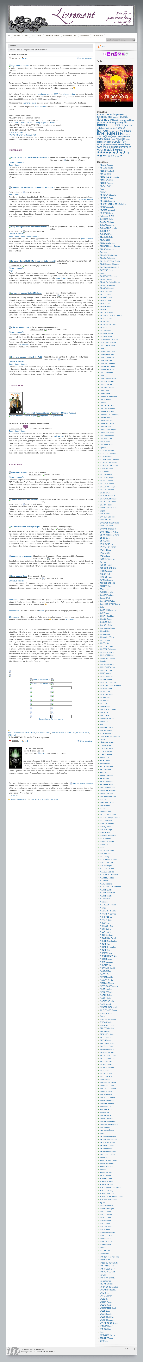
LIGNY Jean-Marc (107, 851)
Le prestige (23, 344)
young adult (105, 149)
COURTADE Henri (107, 433)
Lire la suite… (14, 795)
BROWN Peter (105, 306)
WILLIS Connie (106, 1314)
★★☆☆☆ (115, 156)
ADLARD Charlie (106, 168)
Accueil (9, 35)
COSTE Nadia (105, 427)
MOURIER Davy (106, 965)
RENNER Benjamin (107, 1067)
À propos (17, 35)
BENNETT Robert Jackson (110, 246)
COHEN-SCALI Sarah (108, 397)
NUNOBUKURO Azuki (108, 1007)
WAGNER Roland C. (108, 1290)
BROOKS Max (105, 300)
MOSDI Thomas (106, 959)
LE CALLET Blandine (108, 815)
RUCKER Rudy (106, 1110)
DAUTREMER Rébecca (109, 466)
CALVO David (105, 330)
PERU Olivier (105, 1031)
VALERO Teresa (106, 1260)
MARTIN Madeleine (107, 893)
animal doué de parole (110, 114)
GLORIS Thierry (106, 619)
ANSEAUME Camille (108, 195)
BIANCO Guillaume (107, 258)
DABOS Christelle (107, 451)
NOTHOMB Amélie (107, 1001)
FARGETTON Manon (108, 547)
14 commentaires (86, 741)
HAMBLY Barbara (107, 676)
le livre (41, 611)
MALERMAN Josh (107, 869)
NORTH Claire (105, 998)
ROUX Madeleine (107, 1100)
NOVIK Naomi (105, 1004)
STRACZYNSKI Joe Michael (110, 1188)
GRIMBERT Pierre (107, 655)
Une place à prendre (85, 199)
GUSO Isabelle (105, 673)
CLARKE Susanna (107, 382)
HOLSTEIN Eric (106, 712)
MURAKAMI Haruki (107, 968)
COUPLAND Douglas (108, 430)
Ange (102, 189)
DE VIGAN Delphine (107, 478)
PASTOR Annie (106, 1022)
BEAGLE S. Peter (106, 237)
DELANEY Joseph (107, 484)
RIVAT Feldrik (105, 1079)
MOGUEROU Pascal (108, 938)
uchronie (118, 144)
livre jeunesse (109, 133)
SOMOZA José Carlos (108, 1161)
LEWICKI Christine (107, 842)
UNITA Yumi (104, 1254)
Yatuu (102, 1332)
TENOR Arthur (105, 1221)
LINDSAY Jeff (105, 854)
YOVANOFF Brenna (107, 1335)
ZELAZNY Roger (106, 1338)
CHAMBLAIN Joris (107, 354)
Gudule (103, 661)
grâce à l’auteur (87, 239)
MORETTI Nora (106, 953)
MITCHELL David (106, 935)
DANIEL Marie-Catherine (109, 460)
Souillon (103, 1170)
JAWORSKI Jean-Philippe (110, 737)
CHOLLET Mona (106, 372)
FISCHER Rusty (106, 577)
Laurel (102, 809)
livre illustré (124, 130)
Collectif (103, 403)
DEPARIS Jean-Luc (107, 496)
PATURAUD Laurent (107, 1025)
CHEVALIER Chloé (107, 366)
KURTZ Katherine (107, 782)
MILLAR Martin (105, 932)
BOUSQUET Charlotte (108, 276)
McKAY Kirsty (105, 923)
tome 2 (18, 236)
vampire (126, 147)
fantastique (105, 125)
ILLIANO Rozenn (106, 733)
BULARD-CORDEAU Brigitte (111, 315)
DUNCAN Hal (105, 520)
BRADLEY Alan (106, 279)
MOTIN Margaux (106, 962)
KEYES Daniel (105, 769)
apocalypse (104, 116)
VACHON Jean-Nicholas (109, 1257)
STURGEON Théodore (108, 1200)
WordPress (13, 1351)
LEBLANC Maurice (107, 824)
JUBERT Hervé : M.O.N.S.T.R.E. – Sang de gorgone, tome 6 (32, 123)
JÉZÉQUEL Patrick (107, 743)
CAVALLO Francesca (108, 342)
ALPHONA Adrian (106, 183)
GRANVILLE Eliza (107, 637)
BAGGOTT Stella (106, 219)
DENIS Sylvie (105, 493)
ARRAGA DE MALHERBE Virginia (113, 204)
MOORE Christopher (108, 947)
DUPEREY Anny (106, 526)
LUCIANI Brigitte (106, 866)
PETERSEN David (107, 1034)
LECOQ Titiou (105, 827)
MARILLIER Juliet (107, 878)
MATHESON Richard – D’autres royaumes (30, 737)
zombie (119, 150)
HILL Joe (103, 703)
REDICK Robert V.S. (107, 1064)
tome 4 (30, 236)
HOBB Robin (105, 706)
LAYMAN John (105, 812)
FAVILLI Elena (105, 550)
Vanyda (103, 1275)
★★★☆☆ (103, 155)
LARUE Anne (105, 806)
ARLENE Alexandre (107, 201)
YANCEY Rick (105, 1329)
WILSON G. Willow (107, 1317)
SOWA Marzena (106, 1173)
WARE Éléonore (106, 1296)
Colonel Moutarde (107, 412)
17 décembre (14, 611)
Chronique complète (16, 163)
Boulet (102, 273)
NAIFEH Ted (104, 974)
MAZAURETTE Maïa (108, 911)
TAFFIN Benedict (106, 1206)
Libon (102, 848)
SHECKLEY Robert (107, 1142)
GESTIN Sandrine (107, 616)
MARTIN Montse (106, 896)
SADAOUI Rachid (107, 1118)
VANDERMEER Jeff (107, 1272)
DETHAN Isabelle (107, 505)
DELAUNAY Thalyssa (108, 487)
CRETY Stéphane (107, 436)
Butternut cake (44, 719)
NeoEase (32, 1352)
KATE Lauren (105, 761)
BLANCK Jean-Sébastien (109, 264)
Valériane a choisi (29, 103)
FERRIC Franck (106, 565)
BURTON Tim (105, 327)
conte (122, 120)
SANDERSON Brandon (109, 1124)
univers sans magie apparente (113, 146)
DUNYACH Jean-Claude (109, 523)
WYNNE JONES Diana (108, 1323)
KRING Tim (104, 779)
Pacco (102, 1016)
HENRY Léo (104, 697)
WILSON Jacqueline (107, 1320)
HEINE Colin (105, 691)
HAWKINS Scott (106, 688)
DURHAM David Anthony (109, 532)
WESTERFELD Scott (108, 1308)
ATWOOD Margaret (107, 210)
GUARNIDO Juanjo (107, 658)
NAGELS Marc (105, 971)
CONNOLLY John (107, 421)
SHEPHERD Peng (107, 1149)
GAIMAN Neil (105, 598)
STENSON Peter (106, 1182)
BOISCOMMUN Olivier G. (109, 267)
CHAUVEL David (106, 360)
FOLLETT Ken (105, 586)
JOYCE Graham (106, 751)
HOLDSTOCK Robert (108, 709)
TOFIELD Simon (106, 1236)
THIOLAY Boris (105, 1227)
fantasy (120, 125)
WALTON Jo (104, 1293)
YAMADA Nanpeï (106, 1326)
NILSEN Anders (106, 989)
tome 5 (36, 236)
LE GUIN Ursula (106, 821)
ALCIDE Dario (105, 174)
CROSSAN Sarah (107, 445)
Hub (101, 724)
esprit (32, 799)
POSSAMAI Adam (107, 1049)
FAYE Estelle (105, 553)
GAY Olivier (104, 613)
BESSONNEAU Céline (108, 255)
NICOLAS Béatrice (107, 983)
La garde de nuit (62, 278)
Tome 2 (12, 195)
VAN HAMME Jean (107, 1266)
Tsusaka (103, 1248)
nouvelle (120, 138)
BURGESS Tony (106, 318)
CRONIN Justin (106, 439)
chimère (116, 120)
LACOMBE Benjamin (108, 791)
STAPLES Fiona (70, 733)
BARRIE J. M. (105, 231)
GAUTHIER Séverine (108, 610)
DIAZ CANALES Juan (108, 508)
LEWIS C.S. (104, 845)
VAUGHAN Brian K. (82, 733)
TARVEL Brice (105, 1218)
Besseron (103, 252)
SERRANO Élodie (107, 1130)
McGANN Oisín (106, 920)
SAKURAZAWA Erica (108, 1122)
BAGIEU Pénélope (14, 733)
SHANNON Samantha (108, 1140)
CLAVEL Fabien (106, 384)
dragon (105, 122)
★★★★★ (104, 152)
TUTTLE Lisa (105, 1251)
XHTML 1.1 (44, 1352)
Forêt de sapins (57, 719)
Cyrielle (103, 448)
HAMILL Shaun (106, 679)
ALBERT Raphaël (107, 171)
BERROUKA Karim (107, 249)
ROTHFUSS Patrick (107, 1097)
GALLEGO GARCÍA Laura (110, 604)
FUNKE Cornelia (106, 592)
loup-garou (126, 134)
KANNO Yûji (104, 757)
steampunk (102, 144)
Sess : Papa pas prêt (18, 132)
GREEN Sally (105, 643)
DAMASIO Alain (106, 457)
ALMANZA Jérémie (107, 180)
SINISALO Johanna (107, 1155)
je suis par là (71, 619)
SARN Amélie (105, 1128)
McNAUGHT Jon (106, 926)
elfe (117, 122)
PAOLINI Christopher (108, 1019)
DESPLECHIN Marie (108, 502)
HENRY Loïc (105, 700)
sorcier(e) (119, 141)
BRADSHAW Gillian (107, 285)
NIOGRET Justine (107, 992)
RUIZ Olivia (104, 1112)
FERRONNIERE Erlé (108, 568)
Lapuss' (103, 800)
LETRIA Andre (105, 839)
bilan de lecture (69, 94)
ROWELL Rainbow (107, 1103)
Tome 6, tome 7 (15, 431)
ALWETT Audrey (106, 186)
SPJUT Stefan (105, 1176)
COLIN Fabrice (105, 400)
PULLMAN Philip (106, 1061)
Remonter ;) (131, 1349)
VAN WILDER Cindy (107, 1269)
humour (102, 130)
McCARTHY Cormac (108, 914)
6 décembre (13, 600)
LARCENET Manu (107, 803)
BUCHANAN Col (106, 312)
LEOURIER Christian (108, 836)
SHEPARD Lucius (107, 1146)
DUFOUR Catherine (107, 517)
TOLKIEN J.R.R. (106, 1242)
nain (113, 139)
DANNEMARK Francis (108, 463)
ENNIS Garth (105, 538)
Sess (102, 1134)
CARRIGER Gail (106, 336)
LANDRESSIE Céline (108, 797)
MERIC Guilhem (106, 929)
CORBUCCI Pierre (107, 424)
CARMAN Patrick (106, 333)
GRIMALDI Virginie (107, 652)
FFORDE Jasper (106, 571)
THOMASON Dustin (107, 1233)
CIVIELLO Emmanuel (108, 378)
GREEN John (105, 640)
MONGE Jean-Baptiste (108, 941)
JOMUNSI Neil (105, 745)
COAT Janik (104, 391)
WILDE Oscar (105, 1311)
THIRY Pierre (105, 1230)
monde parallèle (122, 136)
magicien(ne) (108, 136)
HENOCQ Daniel (106, 694)
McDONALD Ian (106, 917)
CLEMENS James (107, 388)
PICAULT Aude (105, 1040)
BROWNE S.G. (105, 309)
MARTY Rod (105, 899)
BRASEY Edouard (107, 288)
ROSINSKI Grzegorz (107, 1091)
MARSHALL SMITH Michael (110, 887)
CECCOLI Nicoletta (107, 345)
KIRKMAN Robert (106, 776)
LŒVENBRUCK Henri (108, 860)
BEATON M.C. (105, 240)
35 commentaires (86, 58)
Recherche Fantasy (52, 35)
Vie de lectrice (105, 1281)
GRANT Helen (105, 631)
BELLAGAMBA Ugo (107, 243)
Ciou (102, 376)
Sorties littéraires (106, 1167)
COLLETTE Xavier (107, 406)
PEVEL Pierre (105, 1037)
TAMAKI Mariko (106, 1215)
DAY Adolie (104, 472)
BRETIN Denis (105, 294)
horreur (40, 799)
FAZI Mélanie (105, 556)
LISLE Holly (104, 857)
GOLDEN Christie (107, 625)
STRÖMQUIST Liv (107, 1194)
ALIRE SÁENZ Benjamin (109, 177)
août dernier (59, 436)
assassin (116, 117)
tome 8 (24, 431)
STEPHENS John (106, 1185)
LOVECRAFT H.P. (107, 863)
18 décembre (14, 617)
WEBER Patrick (106, 1302)
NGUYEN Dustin (106, 980)
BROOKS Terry (105, 303)
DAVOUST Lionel (106, 469)
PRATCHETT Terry (107, 1052)
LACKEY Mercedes (107, 788)
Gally (102, 607)
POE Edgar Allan (106, 1046)
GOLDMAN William (107, 628)
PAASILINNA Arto (106, 1013)
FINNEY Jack (105, 574)
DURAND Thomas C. (108, 529)
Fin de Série (84, 35)
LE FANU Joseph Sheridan (110, 818)
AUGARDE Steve (106, 213)
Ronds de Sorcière (57, 733)
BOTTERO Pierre (106, 270)
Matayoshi (104, 902)
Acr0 (26, 58)
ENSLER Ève (105, 541)
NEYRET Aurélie (106, 977)
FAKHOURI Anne (106, 544)
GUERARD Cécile (107, 664)
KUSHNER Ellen (106, 785)
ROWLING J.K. (105, 1106)
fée (36, 799)
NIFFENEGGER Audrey (109, 986)
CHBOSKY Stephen (107, 363)
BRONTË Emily (106, 297)
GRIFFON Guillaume (108, 649)
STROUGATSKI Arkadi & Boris (111, 1197)
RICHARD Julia (106, 1073)
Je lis (26, 35)
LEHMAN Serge (106, 830)
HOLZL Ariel (104, 715)
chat (112, 120)
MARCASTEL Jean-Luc (109, 875)
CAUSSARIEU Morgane (109, 339)
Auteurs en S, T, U (107, 216)
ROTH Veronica (106, 1094)
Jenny (102, 739)
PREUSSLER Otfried (108, 1055)
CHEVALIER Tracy (107, 370)
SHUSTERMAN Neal (108, 1152)
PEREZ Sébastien (107, 1028)
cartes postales (40, 107)
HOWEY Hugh (105, 721)
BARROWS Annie (107, 234)
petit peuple (54, 799)
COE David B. (105, 394)
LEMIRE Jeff (104, 833)
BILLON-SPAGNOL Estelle (110, 261)
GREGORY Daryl (106, 646)
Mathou (103, 908)
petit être (47, 799)
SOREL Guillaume (107, 1164)
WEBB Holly (12, 735)
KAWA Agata (105, 763)
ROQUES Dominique (108, 1088)
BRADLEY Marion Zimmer (110, 282)
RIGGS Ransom (106, 1076)
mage (99, 137)
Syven (102, 1203)
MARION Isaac (105, 881)
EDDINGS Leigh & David (109, 535)
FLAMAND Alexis (106, 580)
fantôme (108, 128)
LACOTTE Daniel (106, 794)
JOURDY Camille (106, 749)
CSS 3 (52, 1352)
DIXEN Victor (105, 514)
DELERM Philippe (107, 490)
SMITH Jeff (104, 1158)
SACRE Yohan (105, 1116)
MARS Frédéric (106, 884)
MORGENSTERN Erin (108, 956)
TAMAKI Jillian (105, 1212)
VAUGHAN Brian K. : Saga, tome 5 (23, 135)
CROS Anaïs (105, 442)
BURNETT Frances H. (108, 324)
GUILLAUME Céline (107, 667)
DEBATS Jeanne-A (107, 481)
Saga (11, 271)
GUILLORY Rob (106, 670)
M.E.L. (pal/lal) (36, 35)
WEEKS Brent (105, 1305)
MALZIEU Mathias (107, 872)
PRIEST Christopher (107, 1058)
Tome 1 (12, 165)
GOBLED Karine (106, 622)
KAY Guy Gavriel (106, 767)
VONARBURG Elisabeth (109, 1287)
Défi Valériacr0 (98, 35)
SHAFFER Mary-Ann (108, 1136)
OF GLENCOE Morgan (108, 1010)
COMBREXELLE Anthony (109, 415)
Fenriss (103, 562)
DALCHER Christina (108, 454)
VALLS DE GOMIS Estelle (110, 1263)
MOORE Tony (105, 950)
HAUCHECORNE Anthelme (110, 685)
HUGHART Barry (106, 727)
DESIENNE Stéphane (108, 499)
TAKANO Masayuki (107, 1209)
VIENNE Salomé (106, 1284)
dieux (126, 120)
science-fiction (104, 142)
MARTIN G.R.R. (106, 890)
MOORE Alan (105, 944)
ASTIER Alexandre (107, 207)
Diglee (102, 511)
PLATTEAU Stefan (107, 1043)
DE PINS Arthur (106, 475)
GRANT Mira (105, 634)
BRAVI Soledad (106, 291)
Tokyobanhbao (105, 1239)
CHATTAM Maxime (107, 357)
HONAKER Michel (107, 718)
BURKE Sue (104, 321)
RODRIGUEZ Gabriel (108, 1082)
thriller (111, 144)
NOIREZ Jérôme (106, 995)
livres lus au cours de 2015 (47, 94)
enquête (123, 122)
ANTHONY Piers (106, 198)
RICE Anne (104, 1070)
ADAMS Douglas (106, 165)
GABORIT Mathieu (107, 595)
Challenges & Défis (69, 35)
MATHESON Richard (43, 733)
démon (112, 122)
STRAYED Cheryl (106, 1191)
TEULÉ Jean (105, 1224)
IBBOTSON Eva (106, 731)
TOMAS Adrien (105, 1245)
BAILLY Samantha (107, 225)
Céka (102, 348)
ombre (128, 139)
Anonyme (103, 192)
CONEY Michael (106, 418)
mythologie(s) (104, 139)
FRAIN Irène (104, 589)
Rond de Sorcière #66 (18, 54)
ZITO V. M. (104, 1341)
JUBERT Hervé (106, 755)
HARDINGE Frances (108, 682)
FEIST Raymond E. (107, 559)
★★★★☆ (121, 152)
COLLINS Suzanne (107, 409)
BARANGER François (108, 228)
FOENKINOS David (107, 583)
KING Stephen (105, 773)
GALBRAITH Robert (28, 733)
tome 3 (18, 165)
